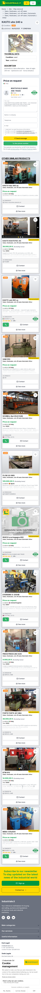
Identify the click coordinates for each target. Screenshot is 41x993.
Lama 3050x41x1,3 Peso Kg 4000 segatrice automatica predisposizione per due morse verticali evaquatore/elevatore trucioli (20, 727)
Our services (7, 931)
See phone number (21, 143)
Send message (21, 138)
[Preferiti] (37, 22)
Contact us (19, 890)
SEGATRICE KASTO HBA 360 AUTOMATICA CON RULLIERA (20, 195)
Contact (22, 206)
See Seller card (16, 97)
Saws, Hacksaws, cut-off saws (16, 11)
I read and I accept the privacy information (17, 129)
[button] (19, 181)
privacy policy (15, 149)
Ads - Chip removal (16, 9)
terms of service (27, 149)
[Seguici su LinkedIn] (13, 917)
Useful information (9, 937)
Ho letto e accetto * (19, 131)
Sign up (21, 883)
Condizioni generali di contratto (25, 133)
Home (4, 9)
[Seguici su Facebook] (8, 917)
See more (21, 211)
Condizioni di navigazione (23, 131)
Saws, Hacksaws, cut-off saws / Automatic (20, 13)
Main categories (8, 925)
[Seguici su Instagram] (3, 917)
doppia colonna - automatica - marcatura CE (16, 547)
